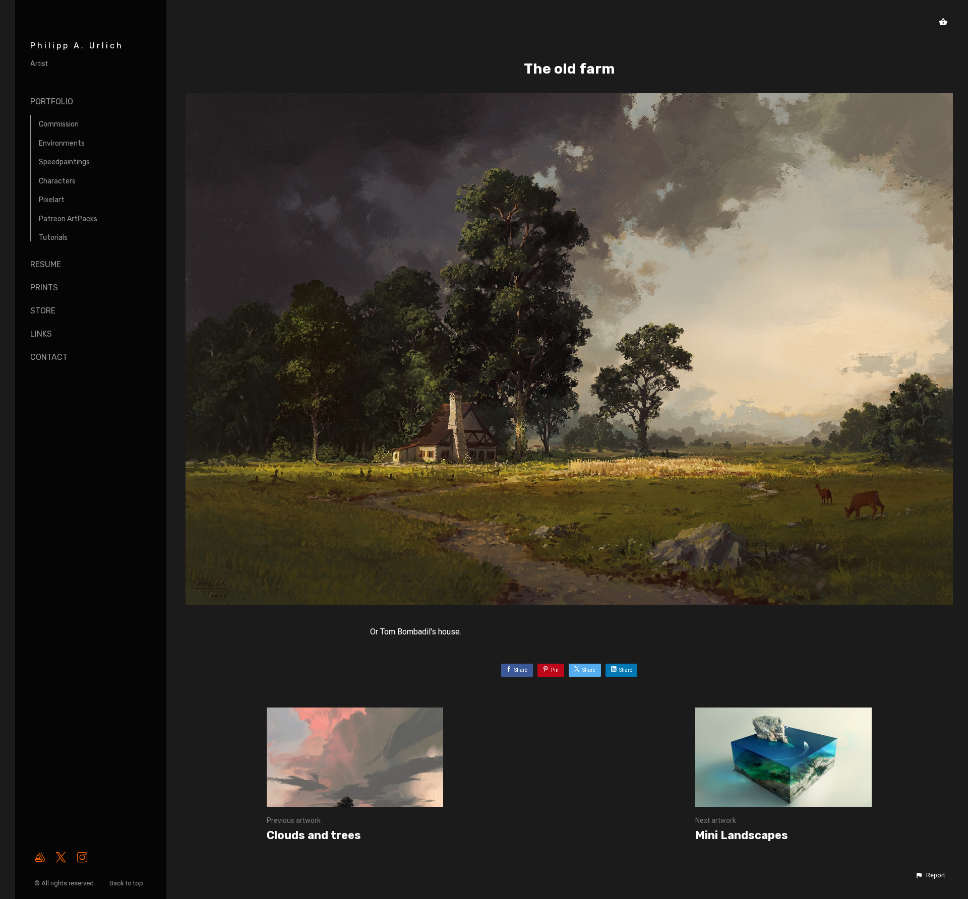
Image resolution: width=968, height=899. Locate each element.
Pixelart (52, 200)
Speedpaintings (64, 162)
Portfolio (51, 101)
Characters (57, 181)
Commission (59, 124)
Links (41, 334)
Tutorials (53, 237)
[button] (930, 875)
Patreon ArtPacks (68, 219)
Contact (49, 357)
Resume (45, 264)
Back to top (127, 883)
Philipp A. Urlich (77, 45)
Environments (62, 143)
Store (42, 310)
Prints (44, 287)
